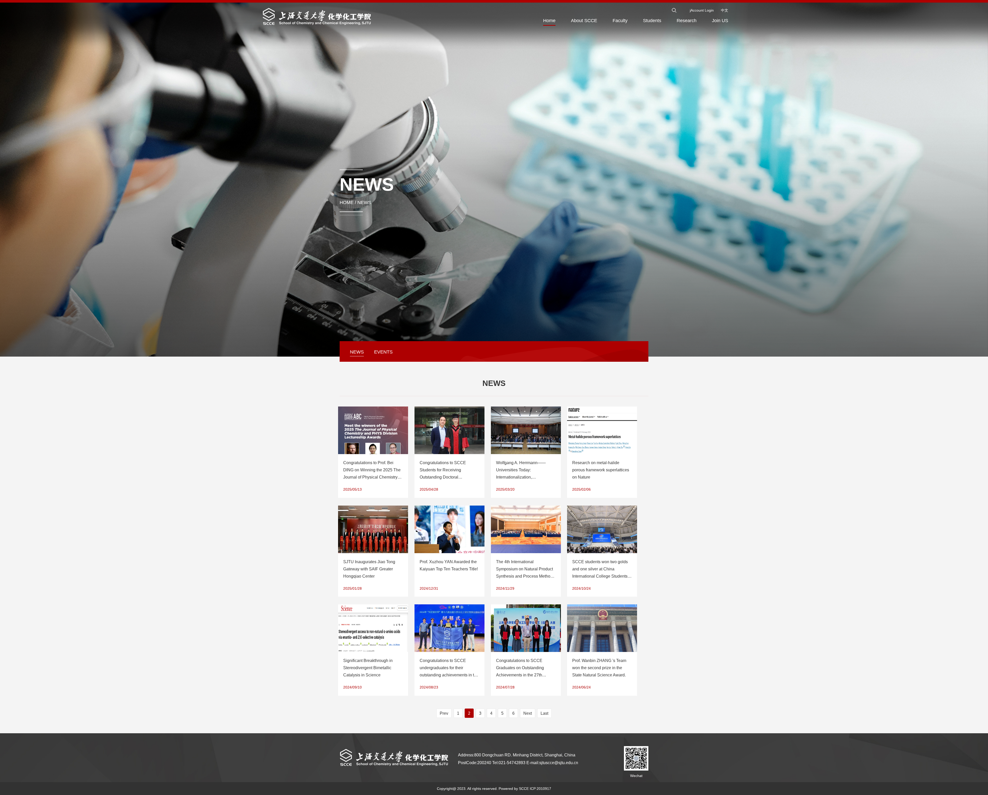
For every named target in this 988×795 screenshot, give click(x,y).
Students (652, 20)
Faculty (620, 20)
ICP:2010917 (540, 789)
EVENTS (383, 352)
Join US (720, 20)
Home (549, 20)
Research (686, 20)
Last (544, 713)
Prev (444, 713)
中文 (724, 10)
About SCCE (584, 20)
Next (527, 713)
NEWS (364, 202)
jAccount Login (702, 10)
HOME (347, 202)
